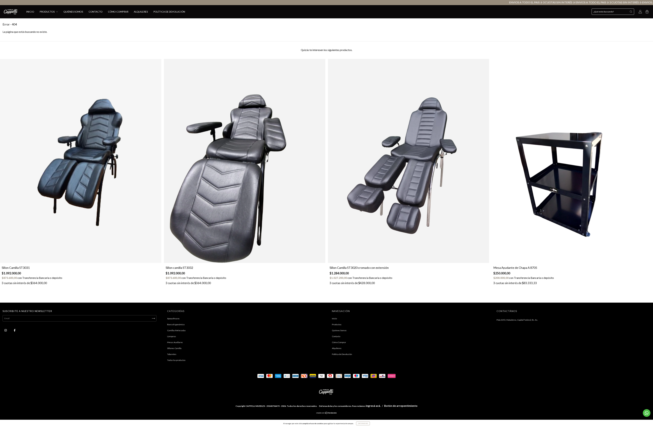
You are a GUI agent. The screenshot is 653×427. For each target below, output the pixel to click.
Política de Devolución (169, 11)
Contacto (96, 11)
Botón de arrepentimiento (400, 405)
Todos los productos (176, 360)
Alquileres (141, 11)
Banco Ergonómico (176, 324)
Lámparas (171, 336)
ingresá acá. (373, 405)
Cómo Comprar (118, 11)
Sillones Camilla (174, 348)
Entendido (363, 423)
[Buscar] (631, 11)
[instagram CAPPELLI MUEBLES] (6, 330)
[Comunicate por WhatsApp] (646, 413)
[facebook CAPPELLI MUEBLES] (15, 330)
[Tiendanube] (326, 413)
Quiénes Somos (73, 11)
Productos (47, 11)
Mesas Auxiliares (175, 342)
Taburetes (171, 354)
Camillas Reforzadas (176, 330)
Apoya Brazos (173, 318)
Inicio (30, 11)
